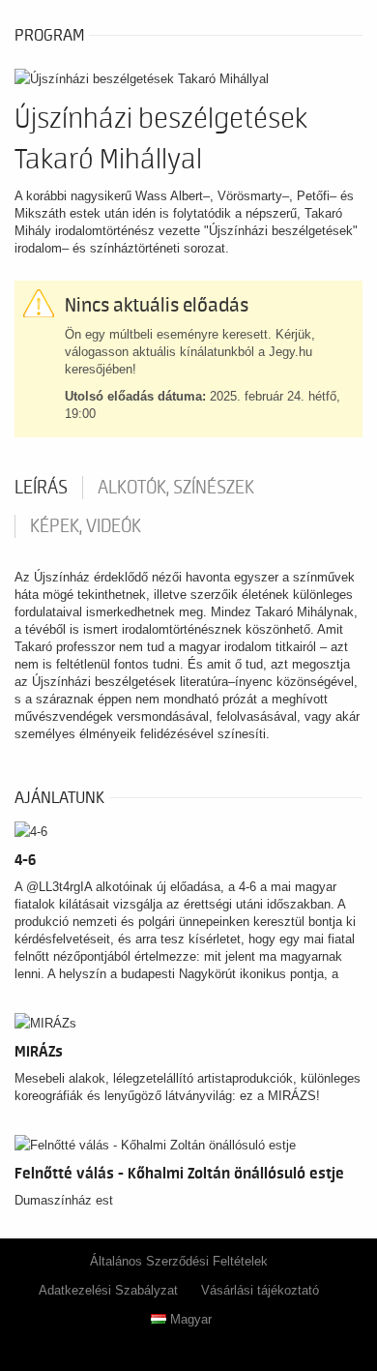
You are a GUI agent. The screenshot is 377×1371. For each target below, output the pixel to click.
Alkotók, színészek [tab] (176, 487)
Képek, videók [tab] (85, 526)
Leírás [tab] (41, 487)
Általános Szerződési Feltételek (179, 1261)
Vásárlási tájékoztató (260, 1290)
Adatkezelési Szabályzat (108, 1290)
